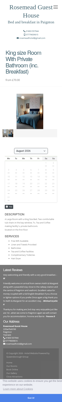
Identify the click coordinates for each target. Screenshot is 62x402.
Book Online (12, 369)
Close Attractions (14, 376)
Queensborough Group (17, 356)
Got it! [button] (31, 398)
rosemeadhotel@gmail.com (19, 343)
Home (9, 362)
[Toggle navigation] (56, 7)
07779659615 (11, 340)
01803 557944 (11, 337)
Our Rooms (11, 366)
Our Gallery (11, 373)
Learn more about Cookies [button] (18, 389)
